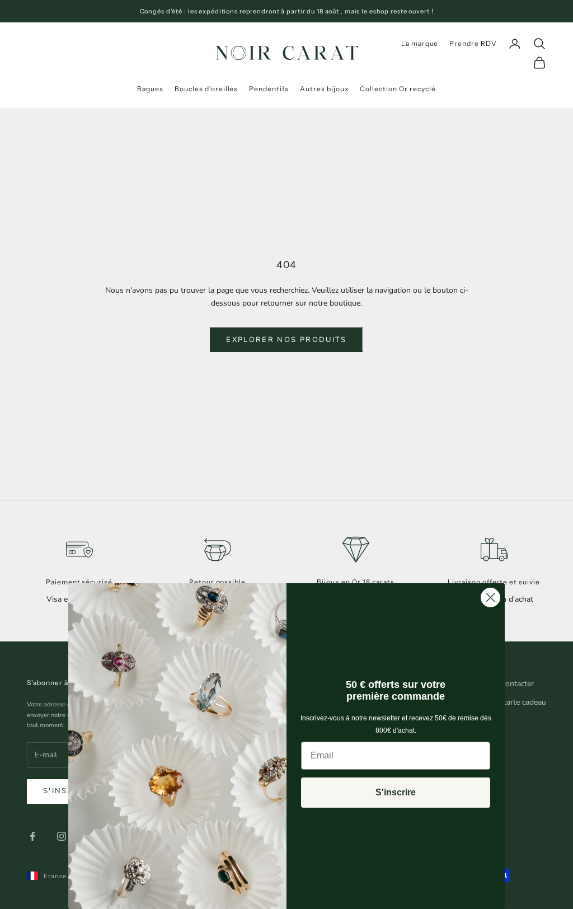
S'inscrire (395, 792)
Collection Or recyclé (397, 89)
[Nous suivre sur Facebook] (32, 836)
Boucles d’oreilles (206, 89)
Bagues (150, 89)
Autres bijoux (324, 89)
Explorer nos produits (286, 340)
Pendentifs (269, 89)
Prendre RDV (473, 43)
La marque (420, 43)
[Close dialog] (490, 597)
